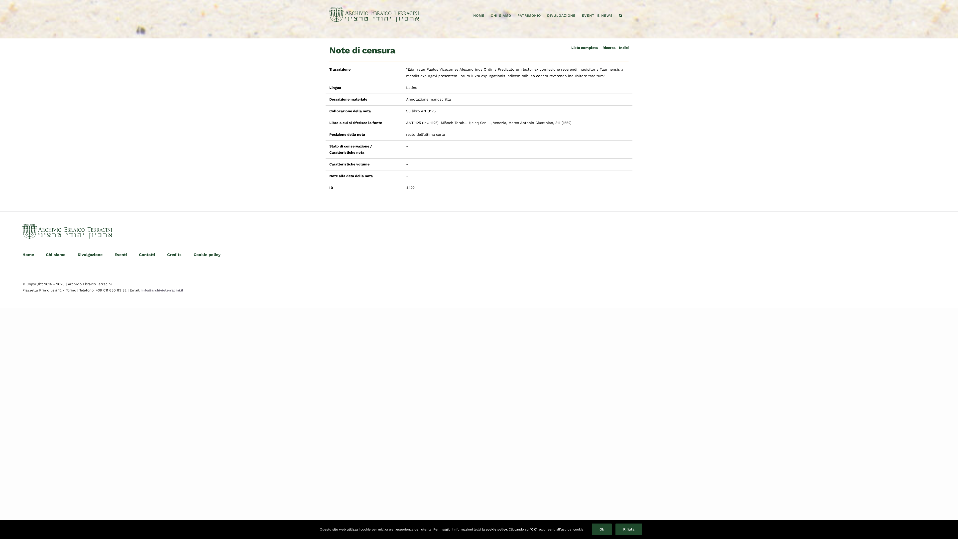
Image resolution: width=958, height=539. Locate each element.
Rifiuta (628, 529)
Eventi (121, 254)
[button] (620, 15)
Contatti (147, 254)
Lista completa (584, 48)
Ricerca (608, 48)
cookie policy (496, 529)
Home (28, 254)
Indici (624, 48)
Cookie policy (207, 254)
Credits (174, 254)
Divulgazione (90, 254)
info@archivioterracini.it (162, 290)
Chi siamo (56, 254)
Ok (601, 529)
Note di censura (362, 50)
